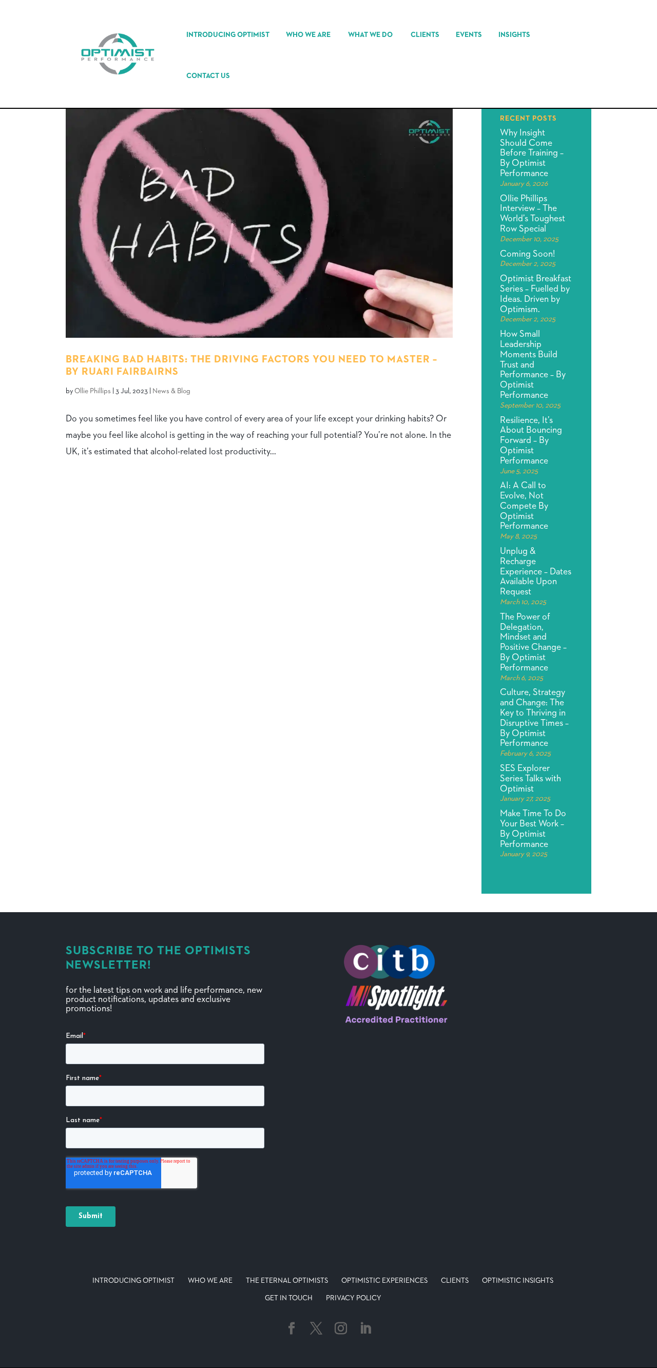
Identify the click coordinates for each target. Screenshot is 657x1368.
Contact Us (208, 76)
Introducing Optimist (227, 34)
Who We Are (308, 34)
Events (469, 34)
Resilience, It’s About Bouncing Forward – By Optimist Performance (531, 441)
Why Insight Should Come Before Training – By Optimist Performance (532, 153)
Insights (514, 34)
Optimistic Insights (517, 1280)
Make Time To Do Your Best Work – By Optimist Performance (533, 829)
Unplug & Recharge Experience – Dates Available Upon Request (535, 571)
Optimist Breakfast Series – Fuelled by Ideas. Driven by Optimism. (535, 294)
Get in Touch (289, 1298)
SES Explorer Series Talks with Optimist (530, 779)
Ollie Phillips (92, 391)
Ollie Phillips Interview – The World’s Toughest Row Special (532, 214)
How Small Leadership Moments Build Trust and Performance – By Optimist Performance (533, 365)
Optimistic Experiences (384, 1280)
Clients (425, 34)
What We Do (370, 34)
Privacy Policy (353, 1298)
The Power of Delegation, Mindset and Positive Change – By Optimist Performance (533, 642)
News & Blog (171, 391)
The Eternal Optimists (287, 1280)
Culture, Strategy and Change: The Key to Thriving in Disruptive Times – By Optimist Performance (534, 718)
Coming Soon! (527, 254)
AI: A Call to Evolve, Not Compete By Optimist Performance (524, 506)
